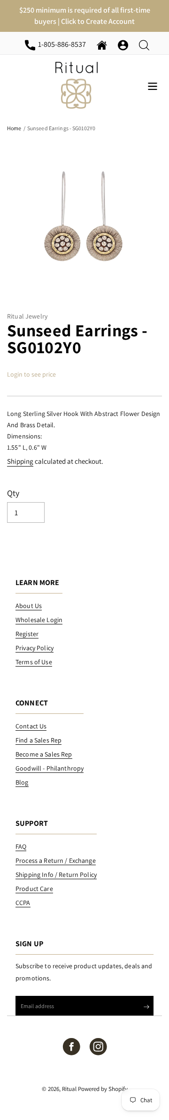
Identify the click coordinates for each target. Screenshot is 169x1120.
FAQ (20, 846)
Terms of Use (33, 662)
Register (26, 634)
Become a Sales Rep (43, 754)
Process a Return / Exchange (55, 860)
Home (14, 128)
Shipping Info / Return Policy (56, 874)
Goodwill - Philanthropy (49, 768)
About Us (28, 605)
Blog (22, 782)
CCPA (23, 902)
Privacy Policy (34, 648)
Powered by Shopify (103, 1089)
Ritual (69, 1089)
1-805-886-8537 (64, 44)
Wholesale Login (38, 620)
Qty (13, 493)
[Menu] (152, 85)
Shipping (20, 461)
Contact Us (30, 726)
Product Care (34, 888)
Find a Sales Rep (38, 740)
